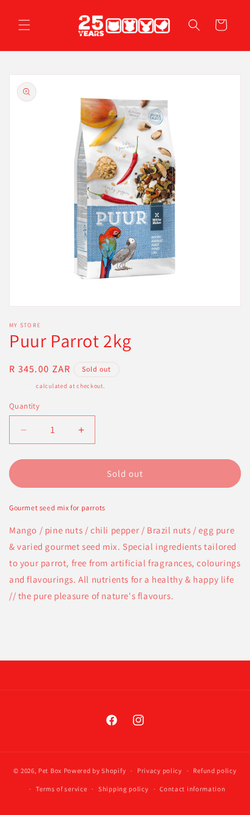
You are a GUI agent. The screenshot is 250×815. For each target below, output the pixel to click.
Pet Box (50, 770)
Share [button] (34, 631)
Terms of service (61, 789)
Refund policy (214, 770)
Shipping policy (123, 789)
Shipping (22, 386)
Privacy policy (159, 770)
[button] (24, 25)
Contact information (192, 789)
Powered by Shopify (95, 770)
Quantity (24, 406)
